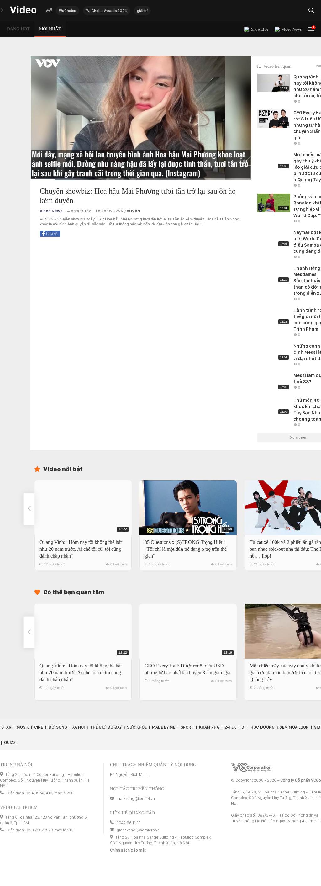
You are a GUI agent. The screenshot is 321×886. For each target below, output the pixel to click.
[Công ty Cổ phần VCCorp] (251, 767)
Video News (51, 211)
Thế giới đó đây (106, 727)
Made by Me (163, 727)
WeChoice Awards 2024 (106, 10)
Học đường (262, 727)
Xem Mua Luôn (294, 727)
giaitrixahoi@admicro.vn (138, 830)
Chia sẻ (51, 233)
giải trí (142, 10)
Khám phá (209, 727)
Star (6, 727)
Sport (187, 727)
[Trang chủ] (23, 10)
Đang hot (18, 29)
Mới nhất (50, 29)
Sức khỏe (137, 727)
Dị (243, 727)
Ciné (38, 727)
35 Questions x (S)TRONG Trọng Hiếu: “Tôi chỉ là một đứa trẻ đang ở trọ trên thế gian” (186, 549)
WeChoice (67, 10)
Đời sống (57, 727)
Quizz (10, 742)
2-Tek (230, 727)
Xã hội (78, 727)
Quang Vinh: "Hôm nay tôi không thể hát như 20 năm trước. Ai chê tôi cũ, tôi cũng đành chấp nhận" (80, 549)
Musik (23, 727)
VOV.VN (133, 211)
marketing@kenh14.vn (136, 798)
